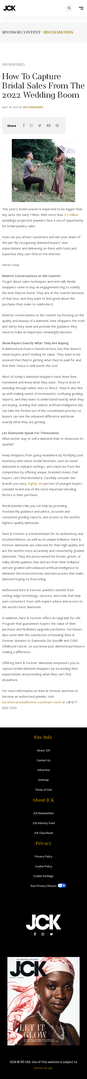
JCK (9, 8)
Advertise (43, 770)
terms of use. (43, 1068)
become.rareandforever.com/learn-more (31, 702)
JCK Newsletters (43, 813)
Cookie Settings (43, 876)
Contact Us (43, 760)
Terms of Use (43, 790)
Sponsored (13, 64)
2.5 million (71, 215)
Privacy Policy (43, 856)
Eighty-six (35, 483)
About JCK (43, 750)
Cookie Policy (43, 866)
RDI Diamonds (58, 32)
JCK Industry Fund (43, 823)
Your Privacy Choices (43, 886)
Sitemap (43, 780)
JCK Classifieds (43, 833)
